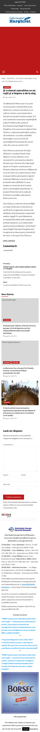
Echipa (26, 12)
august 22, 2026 (9, 336)
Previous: (19, 270)
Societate (7, 87)
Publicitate (15, 9)
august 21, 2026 (9, 418)
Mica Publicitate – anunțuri (13, 5)
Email (23, 475)
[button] (3, 71)
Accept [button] (26, 729)
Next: (17, 283)
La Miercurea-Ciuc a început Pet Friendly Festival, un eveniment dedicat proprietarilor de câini (18, 370)
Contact (33, 12)
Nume (6, 475)
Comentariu (8, 444)
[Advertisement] (20, 48)
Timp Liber (15, 362)
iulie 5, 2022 (8, 97)
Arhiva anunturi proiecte (14, 12)
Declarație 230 (25, 9)
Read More (34, 729)
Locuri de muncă (30, 5)
